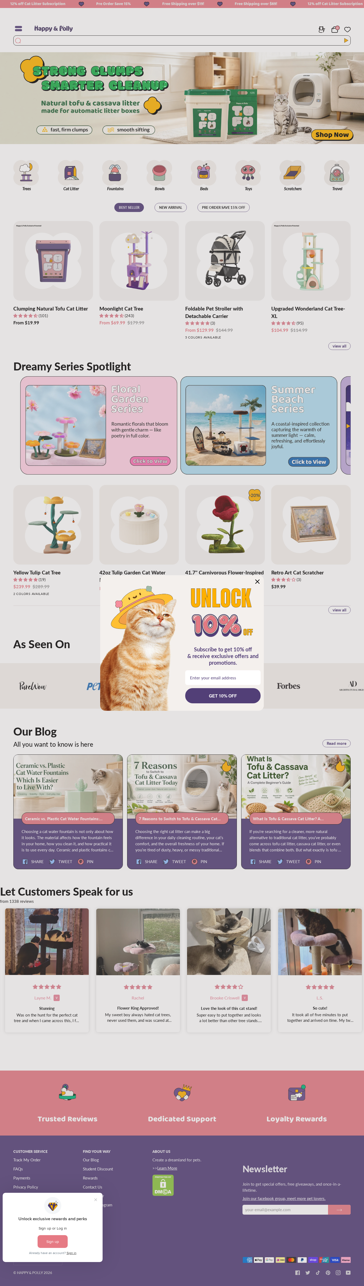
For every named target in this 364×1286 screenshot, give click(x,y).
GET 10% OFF (223, 696)
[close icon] (257, 581)
